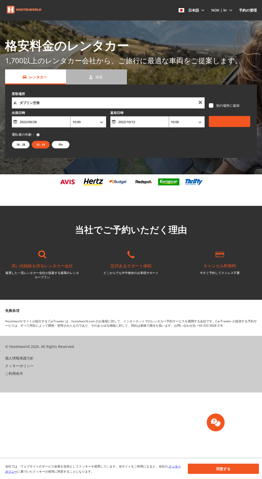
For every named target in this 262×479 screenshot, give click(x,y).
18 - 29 (20, 144)
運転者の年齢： (23, 134)
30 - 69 (40, 144)
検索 (229, 121)
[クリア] (200, 103)
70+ (60, 144)
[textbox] (108, 103)
